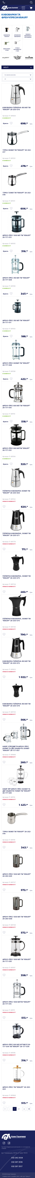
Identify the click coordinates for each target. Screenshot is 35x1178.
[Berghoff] (5, 58)
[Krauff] (17, 58)
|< (5, 1109)
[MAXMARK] (29, 58)
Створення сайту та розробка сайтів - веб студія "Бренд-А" (16, 1176)
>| (29, 1109)
